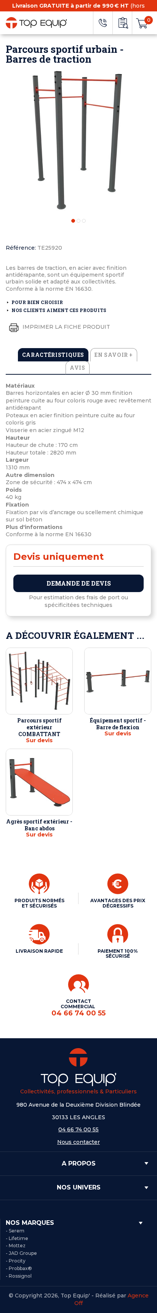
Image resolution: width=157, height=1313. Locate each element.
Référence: (21, 247)
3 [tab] (84, 221)
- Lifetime (17, 1238)
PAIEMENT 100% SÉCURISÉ (118, 953)
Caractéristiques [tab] (53, 354)
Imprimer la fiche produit (65, 326)
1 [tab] (73, 221)
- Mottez (16, 1245)
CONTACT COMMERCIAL (78, 1007)
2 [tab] (78, 221)
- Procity (16, 1261)
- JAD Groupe (21, 1253)
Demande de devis (78, 583)
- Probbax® (19, 1268)
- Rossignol (19, 1276)
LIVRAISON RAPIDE (39, 951)
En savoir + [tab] (114, 354)
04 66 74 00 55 (78, 1129)
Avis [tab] (77, 367)
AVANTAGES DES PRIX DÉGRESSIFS (117, 903)
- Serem (15, 1231)
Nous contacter (78, 1142)
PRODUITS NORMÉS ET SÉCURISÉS (39, 903)
